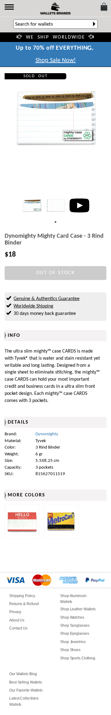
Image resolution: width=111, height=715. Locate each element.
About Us (16, 620)
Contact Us (18, 628)
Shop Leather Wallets (78, 609)
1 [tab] (55, 222)
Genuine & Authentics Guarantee (47, 298)
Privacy (15, 612)
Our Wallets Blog (23, 674)
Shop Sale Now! (55, 60)
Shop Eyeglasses (74, 633)
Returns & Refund (24, 604)
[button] (10, 7)
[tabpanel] (32, 205)
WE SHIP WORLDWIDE (55, 37)
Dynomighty (46, 434)
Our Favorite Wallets (26, 690)
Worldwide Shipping (33, 306)
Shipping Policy (22, 596)
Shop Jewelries (73, 642)
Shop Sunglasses (74, 625)
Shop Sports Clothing (77, 658)
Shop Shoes (70, 650)
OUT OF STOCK (55, 272)
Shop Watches (72, 617)
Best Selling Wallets (25, 682)
